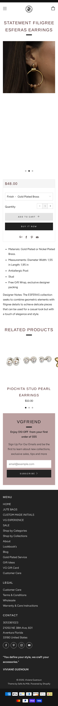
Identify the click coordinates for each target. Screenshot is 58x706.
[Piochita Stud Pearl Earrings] (29, 361)
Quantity (10, 206)
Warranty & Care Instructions (20, 605)
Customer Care (12, 573)
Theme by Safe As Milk (19, 683)
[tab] (25, 171)
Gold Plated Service (15, 557)
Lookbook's (10, 546)
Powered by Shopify (40, 683)
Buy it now (29, 226)
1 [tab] (25, 407)
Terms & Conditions (14, 595)
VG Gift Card (11, 567)
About (6, 541)
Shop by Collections (15, 536)
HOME (7, 504)
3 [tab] (32, 407)
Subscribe (27, 473)
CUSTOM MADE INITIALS (18, 514)
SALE (6, 525)
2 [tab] (29, 407)
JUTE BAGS (10, 509)
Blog (5, 551)
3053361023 (10, 622)
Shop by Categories (15, 530)
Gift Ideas (9, 562)
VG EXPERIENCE (13, 520)
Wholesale (9, 600)
